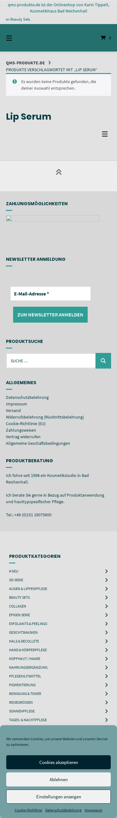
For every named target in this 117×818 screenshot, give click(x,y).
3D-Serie (16, 580)
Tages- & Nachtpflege (28, 719)
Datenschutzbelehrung (63, 810)
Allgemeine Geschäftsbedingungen (38, 443)
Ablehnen (59, 779)
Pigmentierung (22, 684)
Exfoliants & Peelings (28, 623)
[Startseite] (59, 38)
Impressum (93, 810)
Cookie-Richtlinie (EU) (26, 423)
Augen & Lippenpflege (28, 588)
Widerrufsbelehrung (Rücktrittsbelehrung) (45, 417)
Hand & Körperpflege (28, 649)
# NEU (13, 571)
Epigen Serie (19, 614)
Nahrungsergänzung (28, 667)
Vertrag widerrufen (23, 436)
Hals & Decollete (24, 641)
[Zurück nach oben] (59, 176)
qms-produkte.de (25, 63)
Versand (13, 410)
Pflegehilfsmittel (25, 676)
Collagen (17, 606)
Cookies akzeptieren (58, 762)
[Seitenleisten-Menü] (106, 135)
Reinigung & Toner (25, 693)
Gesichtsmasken (23, 632)
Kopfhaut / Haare (24, 658)
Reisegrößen (21, 702)
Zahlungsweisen (21, 430)
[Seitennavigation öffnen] (16, 38)
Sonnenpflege (22, 711)
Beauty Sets (19, 597)
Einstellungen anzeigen (58, 797)
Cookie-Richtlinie (28, 810)
